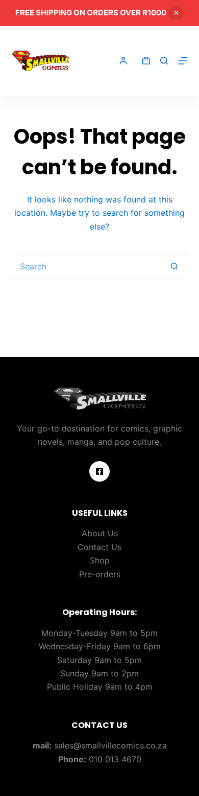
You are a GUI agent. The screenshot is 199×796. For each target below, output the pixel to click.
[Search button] (174, 266)
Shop (100, 560)
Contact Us (99, 547)
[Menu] (182, 60)
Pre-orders (99, 574)
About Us (100, 533)
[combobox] (87, 266)
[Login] (123, 60)
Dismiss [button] (176, 12)
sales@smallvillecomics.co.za (110, 745)
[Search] (164, 60)
